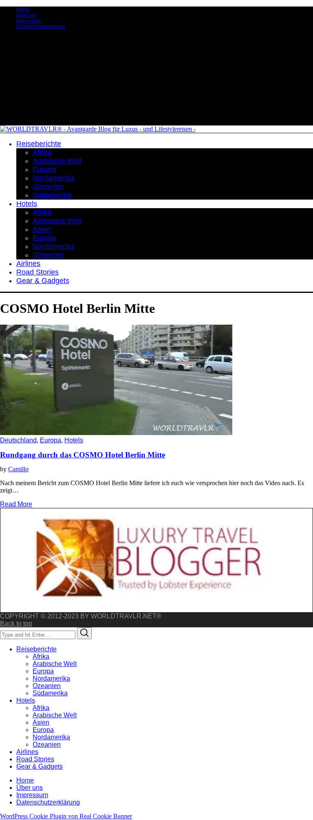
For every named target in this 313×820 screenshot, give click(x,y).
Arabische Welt (55, 663)
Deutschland (18, 440)
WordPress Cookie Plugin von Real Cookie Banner (66, 816)
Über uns (26, 15)
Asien (41, 722)
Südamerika (50, 693)
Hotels (73, 440)
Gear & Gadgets (39, 766)
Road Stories (35, 759)
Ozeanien (47, 685)
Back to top (16, 623)
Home (23, 9)
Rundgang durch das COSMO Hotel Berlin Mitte (82, 455)
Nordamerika (51, 678)
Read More (16, 504)
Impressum (28, 21)
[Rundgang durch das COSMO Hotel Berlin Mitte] (116, 432)
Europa (50, 440)
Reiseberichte (36, 649)
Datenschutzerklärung (40, 26)
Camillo (18, 469)
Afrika (41, 656)
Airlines (27, 751)
